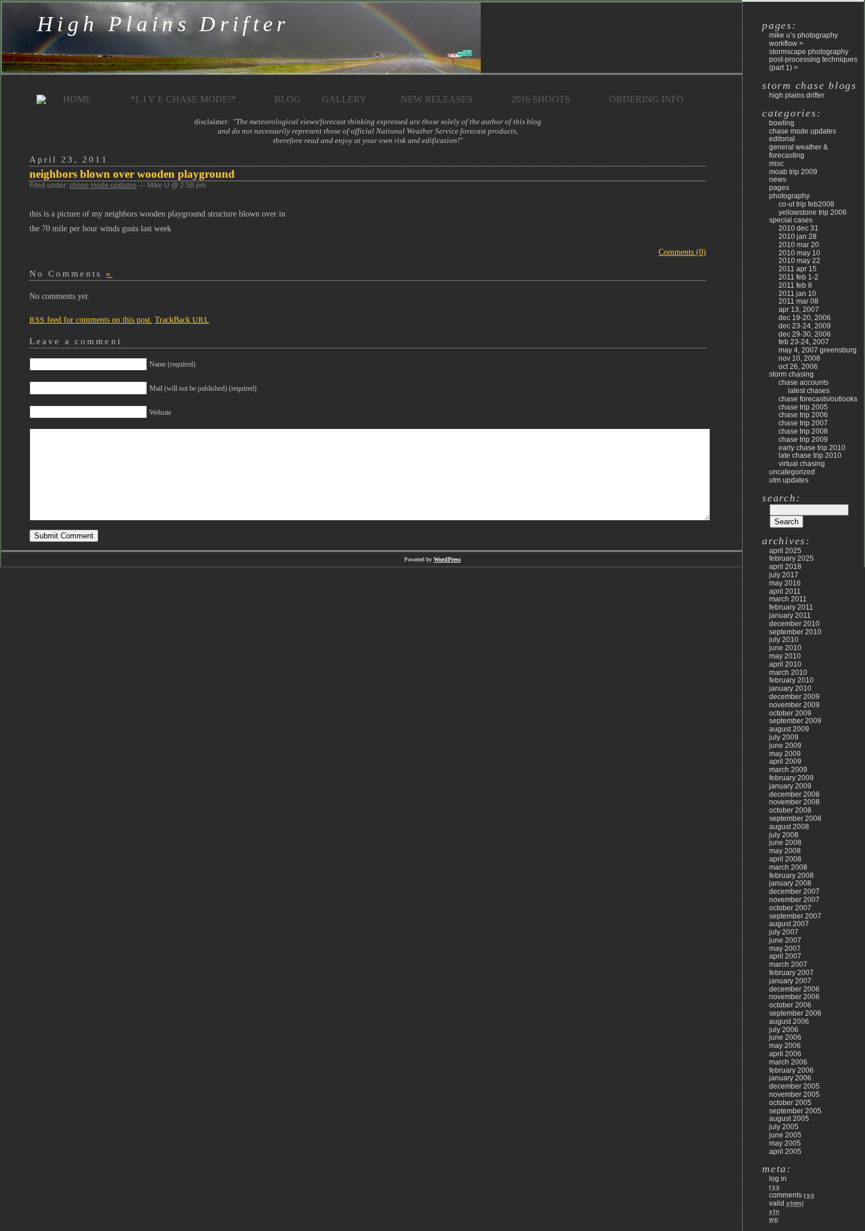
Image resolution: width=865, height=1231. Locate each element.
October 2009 (790, 713)
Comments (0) (682, 252)
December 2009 (794, 697)
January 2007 (790, 981)
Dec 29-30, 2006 (804, 334)
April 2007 (785, 956)
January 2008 (790, 883)
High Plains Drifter (163, 24)
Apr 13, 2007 (798, 309)
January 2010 (790, 688)
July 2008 (784, 835)
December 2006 (794, 989)
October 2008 (790, 810)
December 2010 (794, 624)
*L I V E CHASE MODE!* (183, 99)
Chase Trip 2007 (803, 423)
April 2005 (785, 1151)
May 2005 (785, 1143)
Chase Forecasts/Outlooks (817, 399)
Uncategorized (792, 472)
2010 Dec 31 (798, 228)
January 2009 (790, 786)
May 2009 (785, 754)
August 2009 (789, 729)
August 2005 (789, 1118)
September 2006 (795, 1013)
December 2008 (794, 794)
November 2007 (794, 900)
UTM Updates (789, 480)
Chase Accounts (803, 382)
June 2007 (785, 940)
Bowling (781, 123)
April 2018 (785, 567)
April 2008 (785, 859)
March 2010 (788, 672)
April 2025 (785, 551)
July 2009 (784, 737)
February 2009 (791, 778)
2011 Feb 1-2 (798, 277)
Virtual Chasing (801, 464)
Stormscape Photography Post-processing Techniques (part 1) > (813, 60)
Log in (778, 1179)
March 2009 (788, 770)
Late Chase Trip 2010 (809, 455)
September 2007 (795, 916)
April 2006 (785, 1054)
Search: (781, 498)
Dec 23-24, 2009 (804, 326)
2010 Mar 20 (798, 245)
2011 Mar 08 (798, 301)
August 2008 (789, 827)
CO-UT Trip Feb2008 (806, 204)
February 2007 (791, 973)
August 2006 (789, 1021)
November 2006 (794, 997)
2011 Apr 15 (797, 269)
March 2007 (788, 964)
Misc (776, 163)
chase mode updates (103, 185)
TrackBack (182, 319)
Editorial (782, 139)
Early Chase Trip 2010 (812, 448)
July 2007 (784, 932)
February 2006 (791, 1070)
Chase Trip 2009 (803, 439)
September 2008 (795, 818)
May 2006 (785, 1046)
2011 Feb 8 (795, 285)
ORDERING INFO (646, 99)
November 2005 (794, 1094)
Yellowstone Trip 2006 (812, 212)
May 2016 (785, 583)
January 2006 (790, 1078)
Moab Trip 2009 (793, 172)
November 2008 (794, 802)
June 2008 (785, 843)
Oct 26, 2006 (798, 366)
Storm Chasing (791, 374)
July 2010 (784, 640)
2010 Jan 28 (797, 236)
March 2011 (788, 599)
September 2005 (795, 1111)
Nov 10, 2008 (799, 358)
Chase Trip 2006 (803, 415)
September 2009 (795, 721)
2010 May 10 (799, 253)
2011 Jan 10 (797, 294)
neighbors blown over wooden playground (132, 174)
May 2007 (785, 948)
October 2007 (790, 908)
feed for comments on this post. (90, 319)
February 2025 (791, 558)
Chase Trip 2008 (803, 431)
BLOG (287, 99)
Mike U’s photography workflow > (803, 39)
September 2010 (795, 632)
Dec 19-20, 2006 (804, 318)
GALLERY (344, 99)
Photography (789, 196)
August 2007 (789, 924)
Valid (786, 1203)
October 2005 (790, 1103)
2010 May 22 (799, 261)
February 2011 (791, 607)
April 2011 (785, 591)
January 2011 (790, 615)
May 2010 (785, 656)
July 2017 (784, 575)
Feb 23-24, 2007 (803, 342)
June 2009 (785, 745)
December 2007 (794, 891)
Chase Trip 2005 (803, 407)
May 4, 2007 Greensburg (817, 350)
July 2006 (784, 1030)
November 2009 (794, 705)
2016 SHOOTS (540, 99)
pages (779, 188)
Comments (791, 1195)
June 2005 (785, 1135)
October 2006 (790, 1005)
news (777, 179)
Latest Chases (809, 391)
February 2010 (791, 680)
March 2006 (788, 1062)
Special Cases (791, 220)
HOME (77, 99)
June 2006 (785, 1037)
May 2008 (785, 851)
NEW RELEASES (437, 99)
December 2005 (794, 1086)
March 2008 (788, 867)
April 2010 (785, 664)
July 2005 (784, 1127)
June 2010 (785, 648)
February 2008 (791, 875)
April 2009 (785, 761)
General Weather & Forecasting (798, 151)
